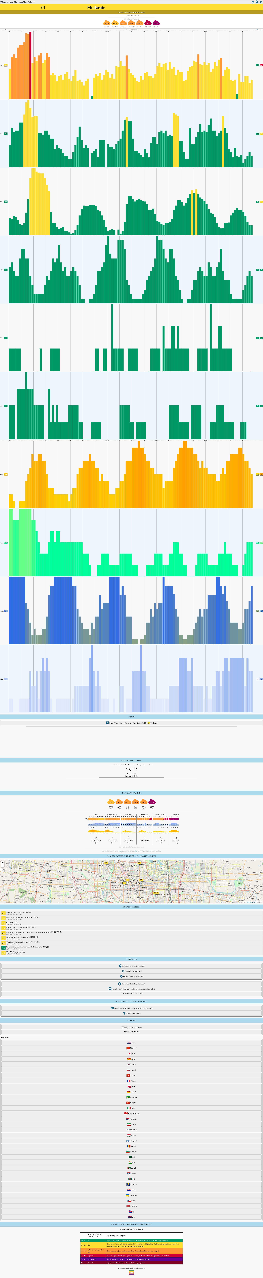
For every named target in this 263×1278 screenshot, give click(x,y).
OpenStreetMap (251, 902)
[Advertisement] (61, 742)
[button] (127, 881)
